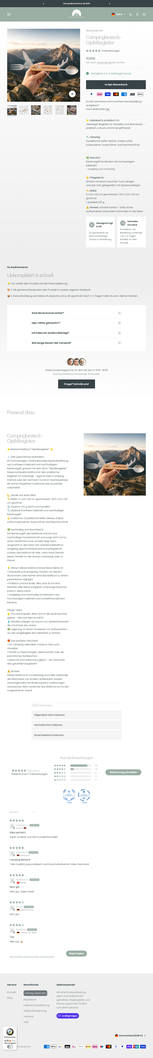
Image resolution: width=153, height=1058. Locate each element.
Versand (28, 1016)
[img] (17, 820)
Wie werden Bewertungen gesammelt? (32, 956)
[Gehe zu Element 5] (60, 110)
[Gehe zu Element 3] (36, 110)
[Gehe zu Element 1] (12, 110)
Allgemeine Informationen (49, 715)
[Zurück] (43, 3)
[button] (93, 51)
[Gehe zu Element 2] (24, 110)
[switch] (10, 1046)
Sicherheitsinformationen (49, 735)
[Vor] (109, 3)
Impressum (30, 999)
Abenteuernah (94, 30)
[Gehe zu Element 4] (48, 110)
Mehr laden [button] (76, 953)
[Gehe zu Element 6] (71, 110)
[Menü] (15, 1028)
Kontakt (11, 992)
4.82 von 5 (33, 770)
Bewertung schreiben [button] (123, 772)
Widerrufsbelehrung (35, 1011)
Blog (9, 998)
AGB (26, 1022)
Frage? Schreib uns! (76, 384)
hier (107, 109)
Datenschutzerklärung (36, 1005)
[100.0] (69, 795)
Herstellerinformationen (48, 725)
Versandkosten (105, 62)
